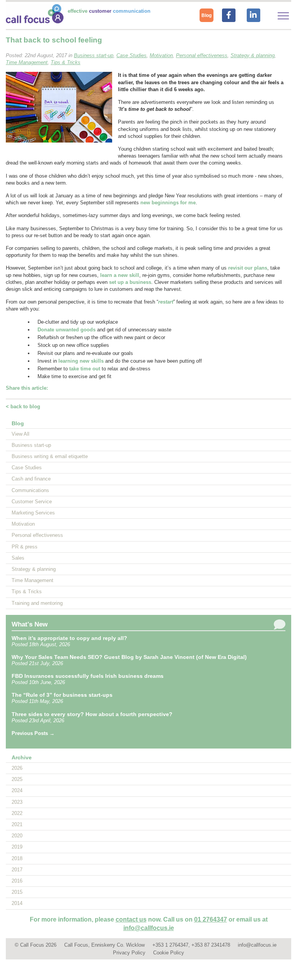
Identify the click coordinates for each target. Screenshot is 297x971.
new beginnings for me (168, 202)
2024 (17, 790)
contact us (131, 919)
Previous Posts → (33, 733)
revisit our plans (247, 268)
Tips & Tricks (27, 591)
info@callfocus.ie (148, 928)
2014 (17, 903)
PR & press (25, 547)
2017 (17, 870)
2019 (17, 847)
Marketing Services (33, 513)
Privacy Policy (129, 953)
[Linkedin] (253, 14)
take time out (84, 369)
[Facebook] (228, 14)
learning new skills (81, 361)
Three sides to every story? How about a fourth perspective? (92, 714)
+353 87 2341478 (210, 945)
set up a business (130, 282)
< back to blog (23, 406)
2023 (17, 802)
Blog (206, 15)
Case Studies (27, 467)
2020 (17, 836)
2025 (17, 779)
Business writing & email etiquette (50, 456)
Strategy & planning (34, 569)
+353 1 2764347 (170, 945)
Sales (18, 558)
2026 (17, 768)
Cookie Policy (168, 953)
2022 (17, 813)
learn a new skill (119, 275)
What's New (30, 624)
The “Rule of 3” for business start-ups (62, 695)
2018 (17, 858)
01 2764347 (210, 919)
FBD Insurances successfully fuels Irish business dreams (88, 676)
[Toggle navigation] (283, 16)
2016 (17, 881)
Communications (30, 490)
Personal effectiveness (37, 535)
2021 (17, 824)
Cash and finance (31, 479)
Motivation (23, 524)
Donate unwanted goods (67, 330)
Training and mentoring (37, 603)
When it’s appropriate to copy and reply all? (69, 638)
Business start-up (31, 445)
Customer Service (32, 501)
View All (20, 434)
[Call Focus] (35, 22)
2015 (17, 892)
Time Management (32, 580)
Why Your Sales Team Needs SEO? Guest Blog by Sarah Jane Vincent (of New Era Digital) (129, 657)
